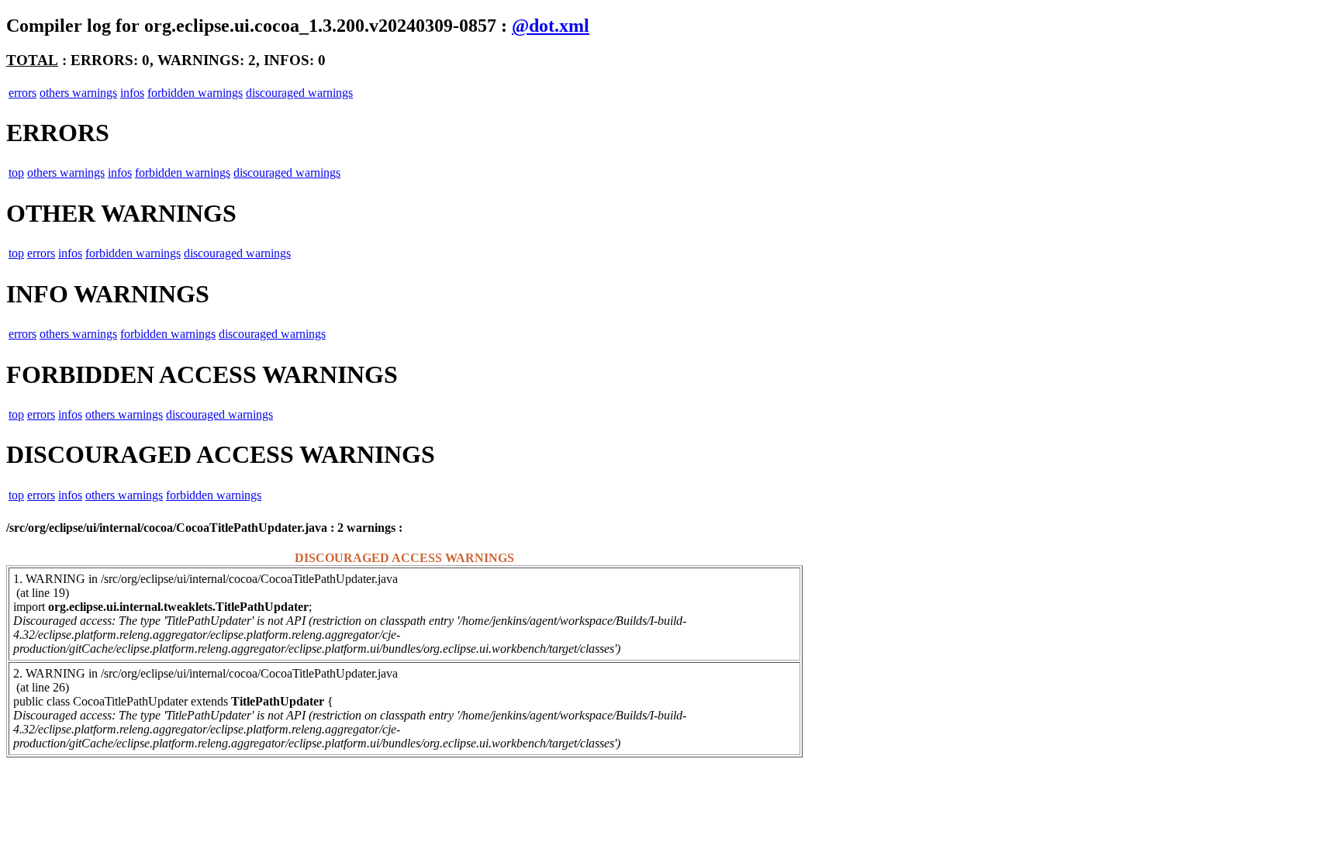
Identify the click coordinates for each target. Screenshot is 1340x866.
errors (22, 92)
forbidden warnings (195, 92)
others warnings (78, 92)
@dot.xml (550, 26)
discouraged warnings (299, 92)
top (16, 172)
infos (132, 92)
